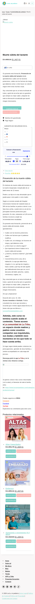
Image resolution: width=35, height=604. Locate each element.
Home (7, 561)
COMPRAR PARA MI (12, 109)
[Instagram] (7, 586)
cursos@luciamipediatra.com (13, 311)
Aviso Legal (23, 593)
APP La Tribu (9, 576)
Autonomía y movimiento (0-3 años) (18, 533)
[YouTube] (11, 586)
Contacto (8, 581)
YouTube (5, 406)
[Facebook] (3, 586)
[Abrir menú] (32, 3)
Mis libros (8, 566)
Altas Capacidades (13, 444)
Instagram (6, 401)
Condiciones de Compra (9, 598)
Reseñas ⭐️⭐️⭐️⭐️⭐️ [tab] (12, 173)
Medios (7, 571)
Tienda (7, 574)
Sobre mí (8, 563)
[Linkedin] (14, 586)
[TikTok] (18, 586)
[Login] (29, 3)
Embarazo (10, 488)
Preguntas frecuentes (12, 579)
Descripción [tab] (9, 171)
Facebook (6, 403)
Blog (6, 568)
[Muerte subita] (17, 36)
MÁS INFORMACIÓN (11, 456)
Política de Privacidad (17, 596)
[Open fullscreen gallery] (30, 49)
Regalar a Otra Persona (10, 112)
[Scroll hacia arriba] (31, 599)
